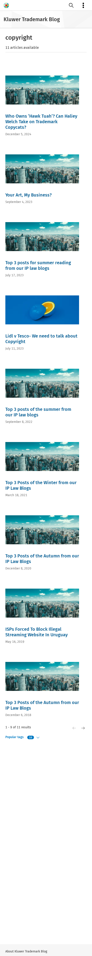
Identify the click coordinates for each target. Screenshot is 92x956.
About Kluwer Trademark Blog (26, 951)
